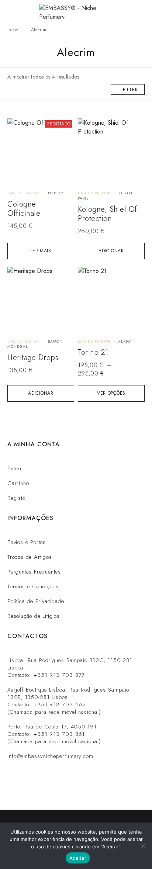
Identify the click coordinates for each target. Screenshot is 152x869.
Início (12, 30)
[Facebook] (87, 790)
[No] (142, 845)
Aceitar (77, 858)
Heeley (55, 193)
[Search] (130, 11)
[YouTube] (110, 790)
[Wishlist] (17, 127)
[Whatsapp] (64, 790)
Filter (130, 89)
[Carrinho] (142, 11)
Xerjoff (126, 341)
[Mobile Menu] (15, 11)
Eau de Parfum (23, 193)
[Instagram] (42, 790)
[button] (111, 251)
